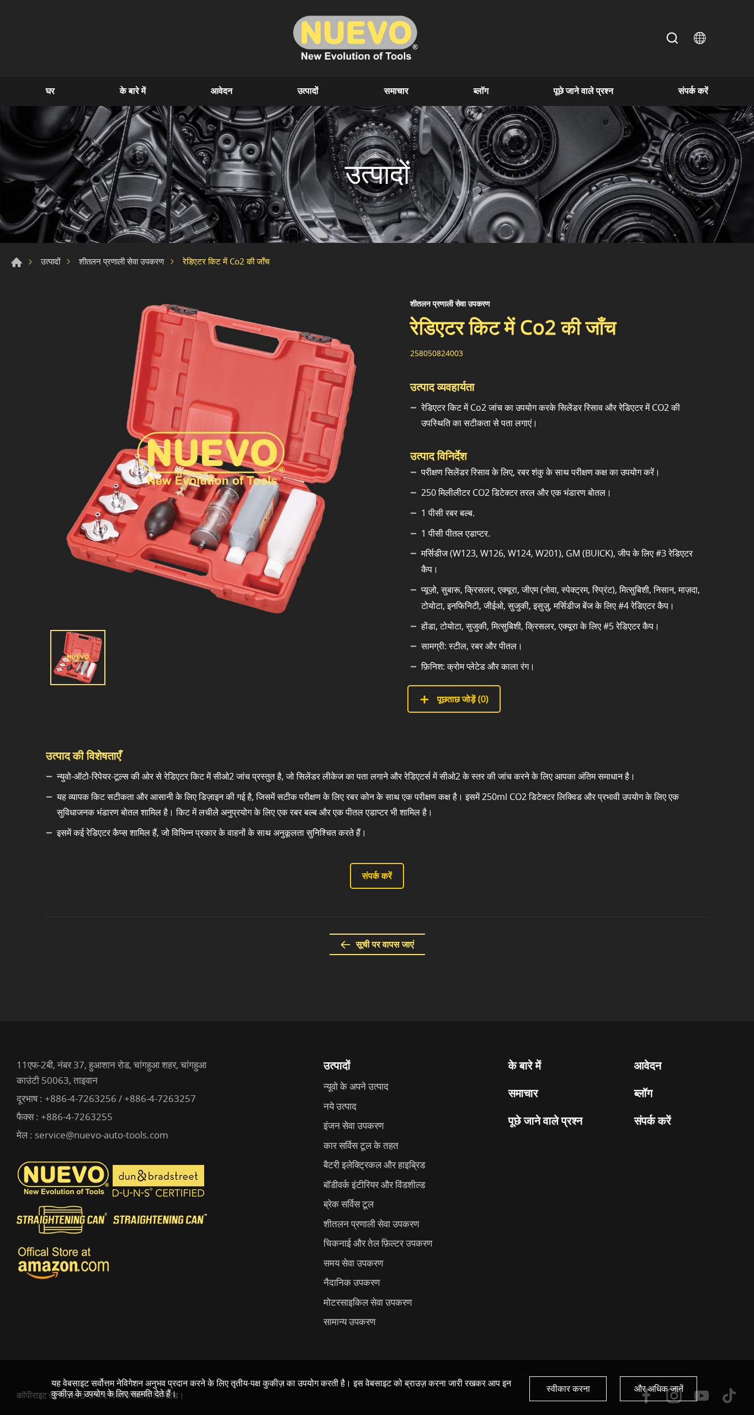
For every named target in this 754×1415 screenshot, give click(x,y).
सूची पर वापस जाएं (385, 944)
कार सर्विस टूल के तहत (361, 1145)
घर (50, 91)
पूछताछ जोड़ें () (461, 699)
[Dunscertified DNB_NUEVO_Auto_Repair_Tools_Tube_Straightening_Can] (159, 1194)
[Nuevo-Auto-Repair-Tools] (354, 38)
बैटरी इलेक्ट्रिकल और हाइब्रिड (374, 1164)
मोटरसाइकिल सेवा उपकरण (367, 1302)
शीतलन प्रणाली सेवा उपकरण (121, 261)
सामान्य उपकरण (349, 1321)
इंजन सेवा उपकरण (353, 1125)
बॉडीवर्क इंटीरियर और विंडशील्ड (374, 1184)
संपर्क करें (693, 91)
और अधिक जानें (658, 1388)
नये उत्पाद (340, 1106)
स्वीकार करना (568, 1388)
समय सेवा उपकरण (353, 1263)
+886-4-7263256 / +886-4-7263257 (120, 1098)
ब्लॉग (481, 91)
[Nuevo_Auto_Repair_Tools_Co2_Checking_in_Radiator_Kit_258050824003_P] (211, 458)
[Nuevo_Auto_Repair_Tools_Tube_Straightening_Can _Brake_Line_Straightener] (113, 1238)
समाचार (396, 91)
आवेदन (221, 91)
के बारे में (133, 91)
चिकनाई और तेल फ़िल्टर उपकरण (377, 1243)
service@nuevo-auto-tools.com (101, 1134)
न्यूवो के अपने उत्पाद (356, 1086)
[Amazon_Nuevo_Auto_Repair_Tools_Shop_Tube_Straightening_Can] (63, 1279)
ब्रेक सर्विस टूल (348, 1203)
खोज (672, 38)
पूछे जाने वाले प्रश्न (583, 91)
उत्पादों (308, 91)
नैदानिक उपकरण (351, 1282)
